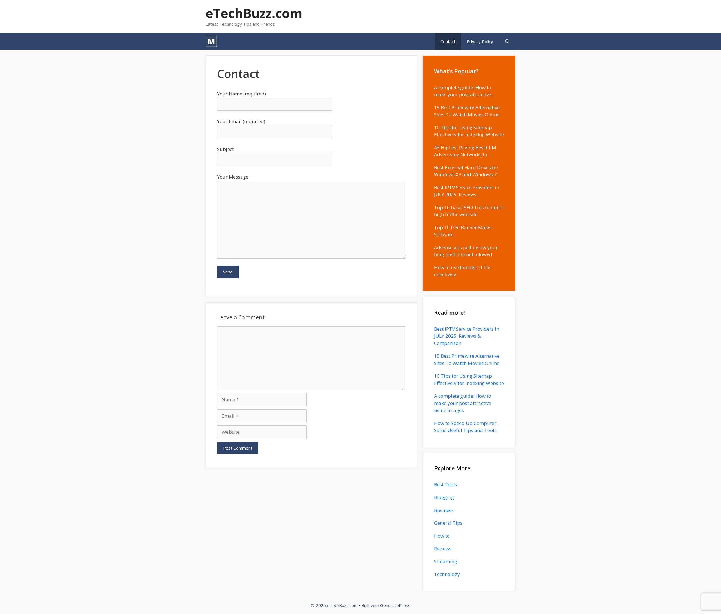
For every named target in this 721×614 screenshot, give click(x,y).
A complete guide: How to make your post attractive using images (462, 403)
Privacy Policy (480, 41)
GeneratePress (395, 605)
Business (444, 510)
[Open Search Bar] (507, 41)
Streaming (445, 561)
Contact (447, 41)
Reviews (442, 548)
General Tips (448, 523)
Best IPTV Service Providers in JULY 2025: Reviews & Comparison (466, 336)
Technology (447, 574)
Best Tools (445, 484)
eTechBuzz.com (254, 13)
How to (442, 536)
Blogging (444, 497)
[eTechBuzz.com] (211, 41)
